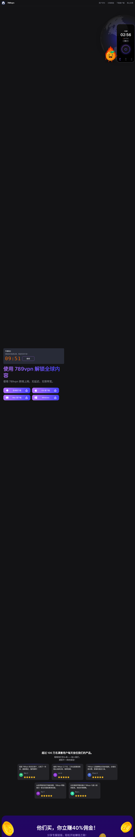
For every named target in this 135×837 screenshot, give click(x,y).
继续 (28, 359)
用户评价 (102, 3)
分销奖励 (111, 3)
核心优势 (130, 3)
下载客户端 (120, 3)
